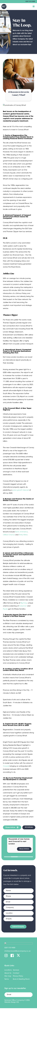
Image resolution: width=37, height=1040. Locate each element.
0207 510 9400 (30, 1)
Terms (6, 979)
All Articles (29, 827)
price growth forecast (21, 490)
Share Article (10, 827)
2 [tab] (14, 856)
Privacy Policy (18, 976)
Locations (8, 970)
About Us (7, 973)
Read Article (24, 849)
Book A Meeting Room (21, 979)
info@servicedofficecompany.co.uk (17, 951)
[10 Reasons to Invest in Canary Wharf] (18, 76)
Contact (16, 973)
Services (16, 970)
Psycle (5, 609)
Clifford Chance (9, 535)
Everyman (23, 606)
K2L (17, 1002)
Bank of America (21, 532)
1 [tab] (7, 856)
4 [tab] (28, 856)
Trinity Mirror (23, 535)
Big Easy (24, 603)
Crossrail (6, 766)
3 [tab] (21, 856)
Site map (7, 976)
